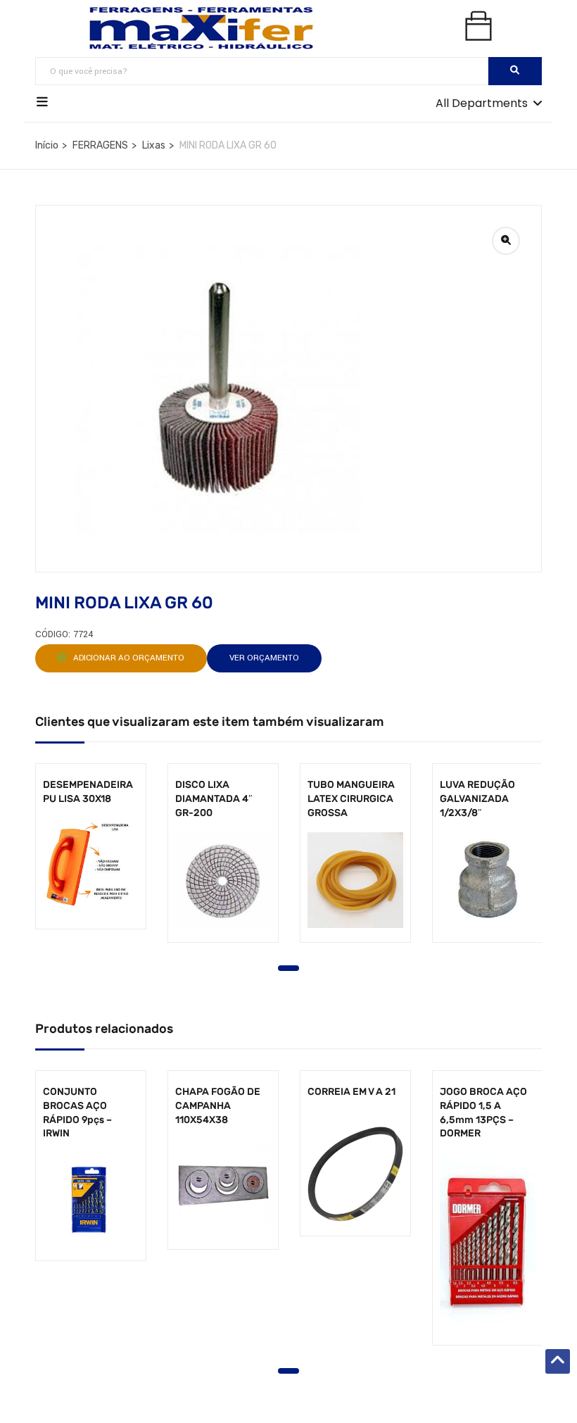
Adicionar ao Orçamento (127, 658)
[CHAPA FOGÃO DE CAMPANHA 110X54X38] (223, 1187)
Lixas (153, 145)
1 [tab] (288, 968)
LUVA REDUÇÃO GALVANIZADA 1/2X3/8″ (477, 798)
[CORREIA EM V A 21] (355, 1174)
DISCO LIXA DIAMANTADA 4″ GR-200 (214, 798)
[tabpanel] (91, 857)
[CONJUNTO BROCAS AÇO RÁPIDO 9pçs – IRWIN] (91, 1199)
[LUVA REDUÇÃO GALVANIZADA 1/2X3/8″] (487, 880)
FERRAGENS (100, 145)
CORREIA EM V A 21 (351, 1092)
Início (46, 145)
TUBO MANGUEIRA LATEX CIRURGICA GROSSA (351, 798)
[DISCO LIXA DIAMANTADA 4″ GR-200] (223, 880)
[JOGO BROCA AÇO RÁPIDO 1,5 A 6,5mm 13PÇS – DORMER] (487, 1242)
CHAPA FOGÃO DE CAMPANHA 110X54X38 (217, 1105)
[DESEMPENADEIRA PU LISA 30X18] (91, 867)
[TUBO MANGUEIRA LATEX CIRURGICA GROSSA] (355, 880)
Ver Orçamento (264, 658)
